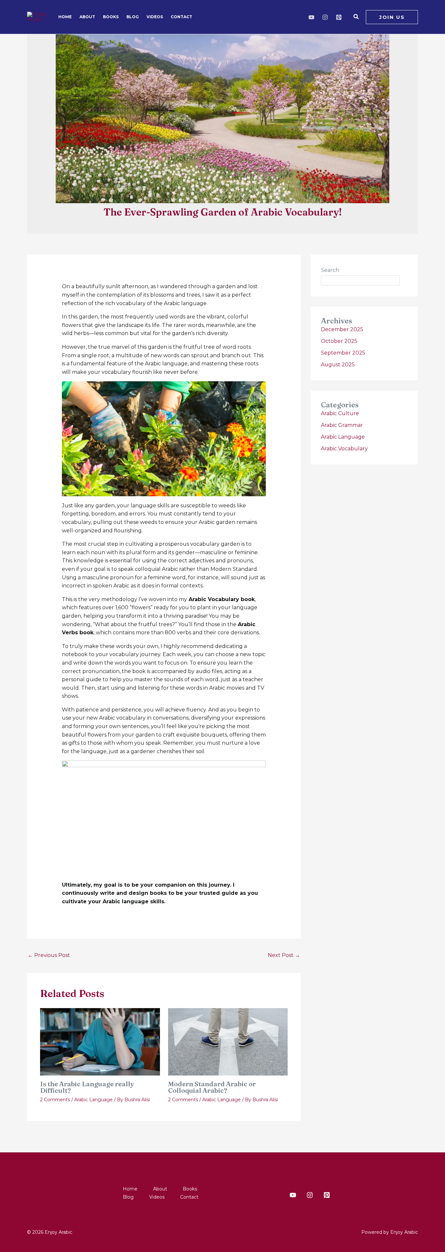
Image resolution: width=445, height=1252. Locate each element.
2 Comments (55, 1100)
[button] (356, 17)
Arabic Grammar (342, 425)
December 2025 (342, 329)
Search (330, 270)
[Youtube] (311, 17)
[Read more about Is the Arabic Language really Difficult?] (100, 1041)
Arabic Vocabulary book (221, 599)
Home (65, 16)
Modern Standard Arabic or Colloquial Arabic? (212, 1087)
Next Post (284, 955)
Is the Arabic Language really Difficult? (87, 1087)
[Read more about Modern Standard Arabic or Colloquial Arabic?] (228, 1041)
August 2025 (338, 364)
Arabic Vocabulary (344, 448)
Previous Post (49, 955)
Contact (181, 16)
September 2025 (343, 353)
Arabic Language (93, 1100)
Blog (132, 16)
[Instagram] (325, 17)
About (87, 16)
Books (111, 16)
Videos (155, 16)
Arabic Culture (340, 413)
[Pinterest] (339, 17)
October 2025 (339, 341)
